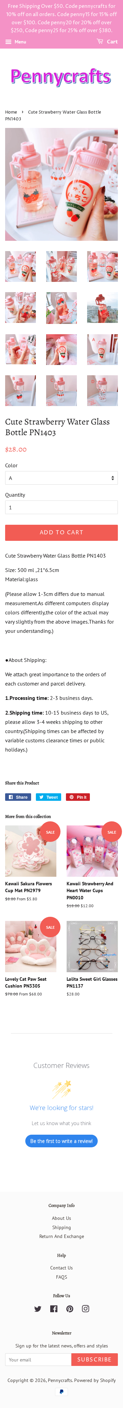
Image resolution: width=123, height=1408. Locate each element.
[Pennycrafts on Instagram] (85, 1310)
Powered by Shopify (95, 1380)
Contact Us (61, 1268)
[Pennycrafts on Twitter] (38, 1310)
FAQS (61, 1277)
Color (11, 465)
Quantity (15, 494)
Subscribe (94, 1360)
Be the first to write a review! (61, 1141)
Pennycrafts (60, 1380)
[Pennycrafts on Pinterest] (69, 1310)
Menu (19, 42)
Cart (112, 42)
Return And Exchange (61, 1236)
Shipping (61, 1227)
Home (11, 112)
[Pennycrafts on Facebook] (54, 1310)
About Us (61, 1218)
